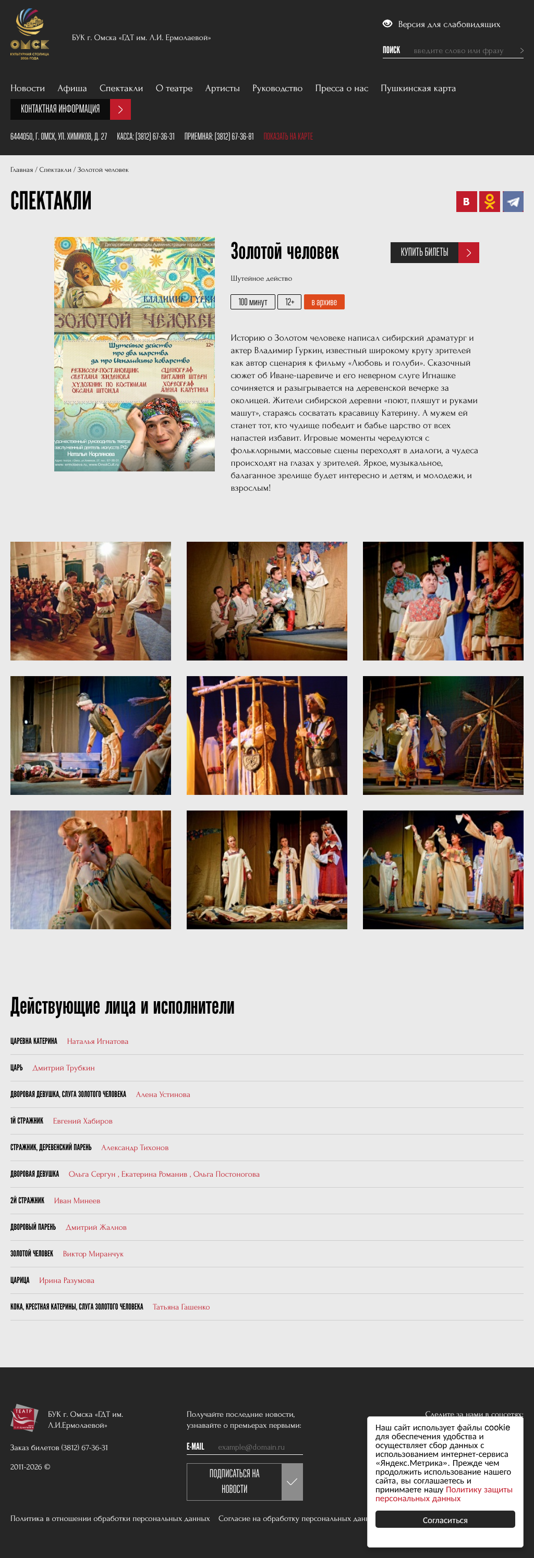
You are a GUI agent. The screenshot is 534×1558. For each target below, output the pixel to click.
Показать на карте (288, 136)
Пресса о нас (342, 88)
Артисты (222, 88)
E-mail (195, 1447)
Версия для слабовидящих (448, 25)
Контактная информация (60, 109)
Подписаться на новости (235, 1481)
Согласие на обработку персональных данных (299, 1518)
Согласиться (445, 1519)
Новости (27, 88)
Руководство (277, 88)
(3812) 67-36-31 (155, 136)
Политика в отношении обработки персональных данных (110, 1518)
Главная (21, 170)
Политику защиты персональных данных (444, 1493)
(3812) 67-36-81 (234, 136)
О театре (174, 88)
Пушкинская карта (418, 88)
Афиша (72, 88)
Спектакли (121, 88)
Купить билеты (424, 252)
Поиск (391, 50)
